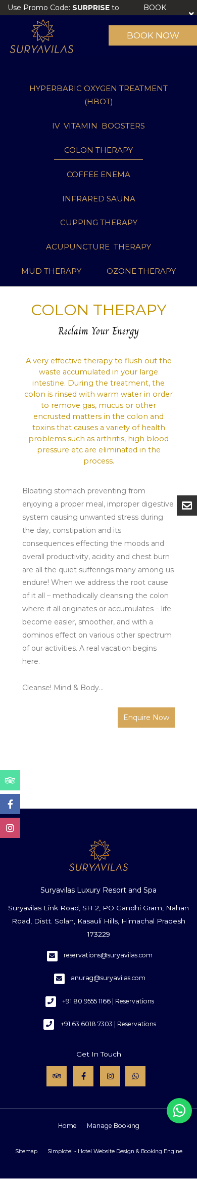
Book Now (153, 35)
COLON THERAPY (98, 150)
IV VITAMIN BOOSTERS (98, 126)
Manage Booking (113, 1125)
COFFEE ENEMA (98, 174)
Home (67, 1125)
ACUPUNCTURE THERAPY (98, 246)
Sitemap (26, 1151)
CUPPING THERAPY (98, 222)
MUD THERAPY (51, 271)
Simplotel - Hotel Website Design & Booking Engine (114, 1151)
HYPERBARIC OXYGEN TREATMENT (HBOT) (98, 94)
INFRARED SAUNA (98, 198)
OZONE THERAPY (141, 271)
